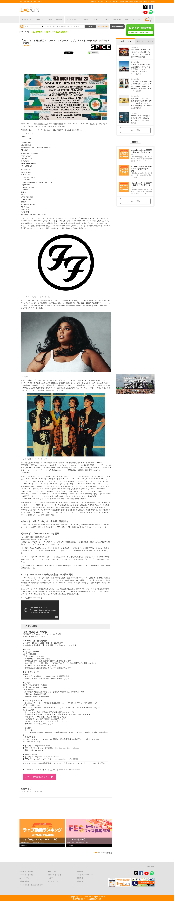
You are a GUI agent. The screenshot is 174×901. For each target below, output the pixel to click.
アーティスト (40, 19)
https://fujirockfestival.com (69, 770)
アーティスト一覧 (26, 875)
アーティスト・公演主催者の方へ (31, 885)
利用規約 (79, 871)
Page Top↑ (151, 866)
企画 (126, 19)
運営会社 (79, 878)
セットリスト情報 (26, 871)
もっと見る (135, 130)
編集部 (86, 19)
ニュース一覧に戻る (104, 853)
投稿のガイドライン (55, 875)
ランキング (136, 19)
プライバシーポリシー (84, 875)
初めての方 (52, 871)
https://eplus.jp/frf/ (42, 746)
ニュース (106, 19)
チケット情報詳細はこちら (37, 777)
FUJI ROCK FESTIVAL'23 (32, 792)
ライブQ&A (117, 19)
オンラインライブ (73, 19)
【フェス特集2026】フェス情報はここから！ (49, 32)
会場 (50, 19)
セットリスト (26, 19)
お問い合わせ (53, 881)
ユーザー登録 (24, 878)
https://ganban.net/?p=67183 (66, 759)
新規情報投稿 (117, 26)
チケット (59, 19)
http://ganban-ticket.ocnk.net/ (67, 748)
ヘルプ (50, 878)
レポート (95, 19)
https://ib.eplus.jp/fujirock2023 (47, 757)
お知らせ (79, 881)
